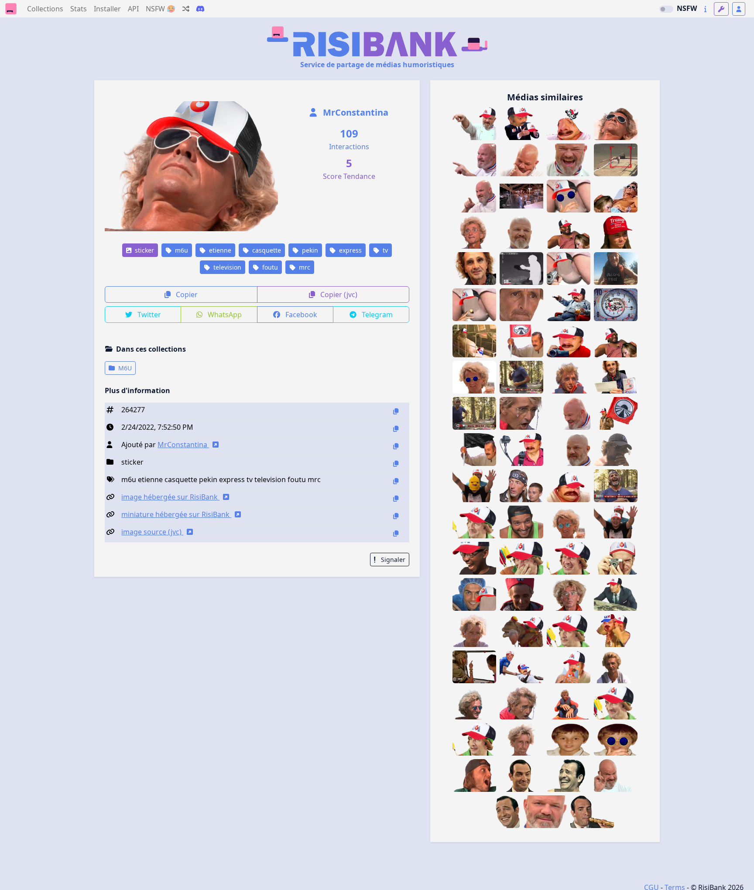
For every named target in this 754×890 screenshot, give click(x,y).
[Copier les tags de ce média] (395, 481)
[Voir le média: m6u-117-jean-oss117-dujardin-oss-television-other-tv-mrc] (615, 558)
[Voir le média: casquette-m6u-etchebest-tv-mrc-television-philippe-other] (474, 123)
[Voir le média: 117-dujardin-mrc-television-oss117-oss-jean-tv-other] (592, 811)
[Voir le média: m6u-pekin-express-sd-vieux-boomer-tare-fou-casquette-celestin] (568, 485)
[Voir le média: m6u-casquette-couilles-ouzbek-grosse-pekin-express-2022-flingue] (568, 268)
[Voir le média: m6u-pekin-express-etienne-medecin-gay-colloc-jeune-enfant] (568, 739)
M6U (124, 368)
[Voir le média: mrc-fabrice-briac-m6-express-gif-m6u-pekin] (521, 196)
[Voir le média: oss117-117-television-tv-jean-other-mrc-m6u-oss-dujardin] (521, 558)
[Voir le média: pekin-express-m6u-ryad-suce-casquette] (568, 232)
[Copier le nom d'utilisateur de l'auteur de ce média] (395, 446)
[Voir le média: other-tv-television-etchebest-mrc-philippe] (545, 811)
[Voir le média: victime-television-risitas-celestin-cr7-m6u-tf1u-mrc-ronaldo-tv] (521, 666)
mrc (303, 267)
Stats (78, 9)
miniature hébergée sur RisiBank (176, 514)
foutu (269, 267)
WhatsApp (224, 314)
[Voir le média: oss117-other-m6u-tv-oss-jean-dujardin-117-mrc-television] (474, 739)
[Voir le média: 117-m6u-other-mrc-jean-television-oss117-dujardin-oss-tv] (474, 522)
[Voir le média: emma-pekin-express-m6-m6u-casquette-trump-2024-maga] (615, 232)
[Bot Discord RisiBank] (200, 8)
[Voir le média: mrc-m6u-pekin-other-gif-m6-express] (615, 485)
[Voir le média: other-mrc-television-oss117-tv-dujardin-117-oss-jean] (521, 775)
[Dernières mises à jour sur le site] (705, 9)
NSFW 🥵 (160, 9)
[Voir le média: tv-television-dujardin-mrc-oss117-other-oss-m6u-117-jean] (615, 703)
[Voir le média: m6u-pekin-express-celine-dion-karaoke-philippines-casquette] (615, 522)
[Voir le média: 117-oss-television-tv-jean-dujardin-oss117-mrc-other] (568, 775)
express (349, 250)
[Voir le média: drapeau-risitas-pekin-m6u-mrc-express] (474, 449)
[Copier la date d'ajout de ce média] (395, 428)
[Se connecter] (738, 9)
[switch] (666, 9)
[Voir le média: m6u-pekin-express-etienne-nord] (474, 775)
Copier (186, 294)
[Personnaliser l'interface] (721, 9)
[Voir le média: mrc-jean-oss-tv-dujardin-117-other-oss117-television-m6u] (568, 630)
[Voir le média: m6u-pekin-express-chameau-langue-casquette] (521, 630)
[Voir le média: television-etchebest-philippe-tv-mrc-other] (615, 775)
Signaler (392, 559)
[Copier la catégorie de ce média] (395, 463)
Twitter (148, 314)
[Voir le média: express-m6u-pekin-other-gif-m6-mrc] (474, 413)
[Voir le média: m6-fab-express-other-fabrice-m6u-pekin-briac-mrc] (474, 666)
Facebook (300, 314)
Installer (107, 9)
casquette (265, 250)
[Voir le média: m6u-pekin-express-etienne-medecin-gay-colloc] (615, 123)
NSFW (687, 8)
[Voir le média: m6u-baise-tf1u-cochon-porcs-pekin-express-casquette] (474, 341)
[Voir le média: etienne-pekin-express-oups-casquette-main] (615, 449)
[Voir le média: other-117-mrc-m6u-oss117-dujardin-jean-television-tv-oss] (615, 594)
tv (384, 250)
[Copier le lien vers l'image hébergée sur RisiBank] (395, 498)
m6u (180, 250)
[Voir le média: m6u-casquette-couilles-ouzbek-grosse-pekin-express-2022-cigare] (474, 304)
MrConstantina (354, 112)
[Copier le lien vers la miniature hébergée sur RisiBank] (395, 516)
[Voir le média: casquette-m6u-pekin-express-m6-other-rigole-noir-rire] (474, 558)
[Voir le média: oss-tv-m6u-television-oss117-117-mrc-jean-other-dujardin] (568, 558)
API (133, 9)
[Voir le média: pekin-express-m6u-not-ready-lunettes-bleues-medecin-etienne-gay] (474, 377)
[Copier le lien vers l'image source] (395, 533)
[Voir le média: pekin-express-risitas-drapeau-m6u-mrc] (521, 341)
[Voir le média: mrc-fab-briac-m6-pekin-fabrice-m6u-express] (521, 485)
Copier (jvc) (338, 294)
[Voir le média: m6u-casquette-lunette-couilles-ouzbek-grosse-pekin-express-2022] (568, 196)
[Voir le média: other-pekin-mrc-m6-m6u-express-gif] (521, 377)
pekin (309, 250)
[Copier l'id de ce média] (395, 411)
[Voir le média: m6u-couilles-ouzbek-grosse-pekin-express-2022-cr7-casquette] (474, 594)
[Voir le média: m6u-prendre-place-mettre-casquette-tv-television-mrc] (521, 123)
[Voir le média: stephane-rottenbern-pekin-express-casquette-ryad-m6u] (521, 522)
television (226, 267)
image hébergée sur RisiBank (170, 497)
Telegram (376, 314)
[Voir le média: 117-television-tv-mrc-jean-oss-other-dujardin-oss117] (498, 811)
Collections (45, 9)
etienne (219, 250)
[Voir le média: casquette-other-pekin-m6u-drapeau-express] (615, 413)
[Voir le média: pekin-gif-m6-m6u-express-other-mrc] (615, 268)
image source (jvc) (152, 532)
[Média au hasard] (186, 8)
